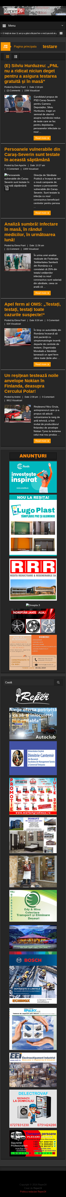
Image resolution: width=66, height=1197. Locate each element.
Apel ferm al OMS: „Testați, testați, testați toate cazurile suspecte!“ (32, 309)
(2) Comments (13, 90)
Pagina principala (25, 46)
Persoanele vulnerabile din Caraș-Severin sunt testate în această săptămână (32, 154)
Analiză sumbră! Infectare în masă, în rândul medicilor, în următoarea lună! (31, 232)
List (15, 57)
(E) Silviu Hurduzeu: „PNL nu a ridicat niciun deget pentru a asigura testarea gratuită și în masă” (31, 73)
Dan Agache (20, 165)
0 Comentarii (13, 169)
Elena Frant (20, 87)
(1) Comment (13, 249)
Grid (7, 57)
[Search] (58, 682)
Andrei (17, 397)
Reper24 (37, 1188)
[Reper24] (33, 10)
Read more (41, 138)
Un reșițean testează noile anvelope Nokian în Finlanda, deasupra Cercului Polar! (31, 383)
